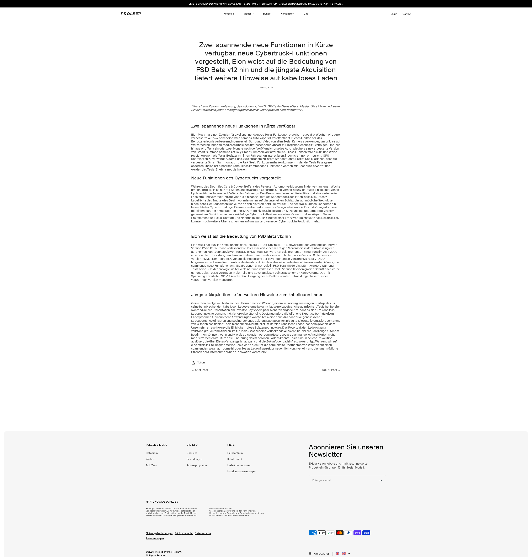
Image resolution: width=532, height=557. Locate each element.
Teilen (201, 362)
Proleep (159, 551)
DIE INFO (192, 445)
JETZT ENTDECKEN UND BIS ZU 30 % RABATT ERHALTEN (311, 3)
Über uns (192, 453)
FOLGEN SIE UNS (156, 445)
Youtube (151, 459)
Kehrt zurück (235, 459)
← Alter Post (199, 370)
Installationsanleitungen (241, 471)
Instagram (152, 453)
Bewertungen (194, 459)
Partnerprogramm (197, 465)
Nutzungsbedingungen (159, 533)
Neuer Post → (331, 370)
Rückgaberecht (184, 533)
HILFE (231, 445)
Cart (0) (407, 14)
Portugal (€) (321, 553)
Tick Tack (151, 465)
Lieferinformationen (239, 465)
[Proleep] (131, 13)
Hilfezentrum (235, 453)
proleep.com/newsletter (284, 110)
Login (394, 15)
